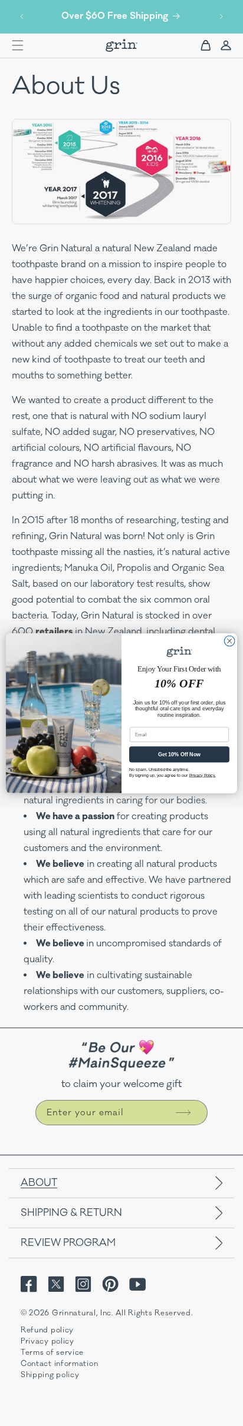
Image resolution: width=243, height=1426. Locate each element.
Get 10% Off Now (179, 754)
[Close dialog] (229, 641)
